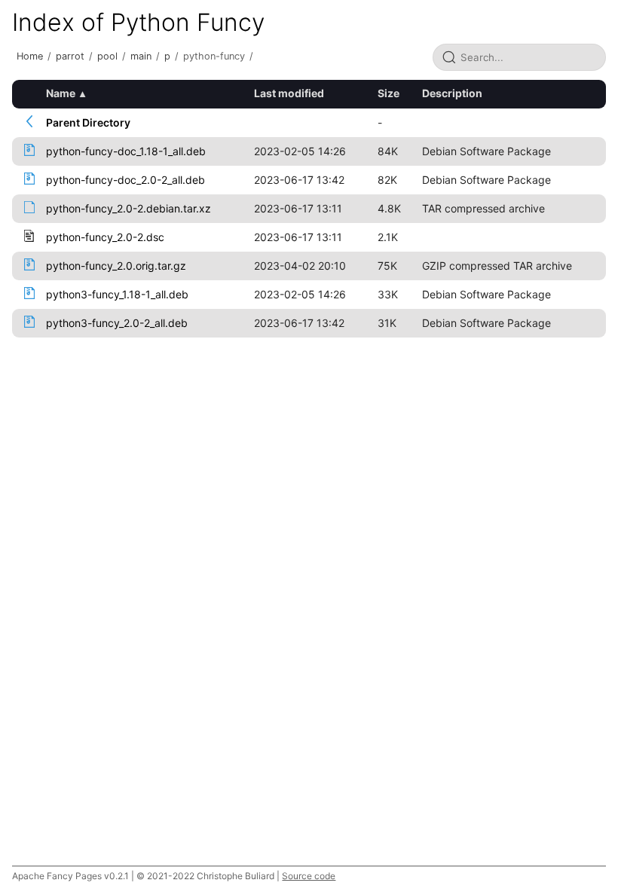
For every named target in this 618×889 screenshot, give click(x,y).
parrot (70, 56)
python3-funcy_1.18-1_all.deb (117, 294)
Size (388, 93)
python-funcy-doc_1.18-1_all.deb (126, 151)
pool (107, 56)
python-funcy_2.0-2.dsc (105, 237)
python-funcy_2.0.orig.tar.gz (116, 265)
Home (30, 56)
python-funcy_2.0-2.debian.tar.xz (128, 208)
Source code (308, 875)
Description (452, 93)
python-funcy (214, 56)
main (140, 56)
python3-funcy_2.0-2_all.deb (117, 322)
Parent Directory (88, 122)
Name (60, 93)
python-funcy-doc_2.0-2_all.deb (125, 179)
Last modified (289, 93)
